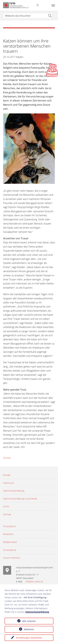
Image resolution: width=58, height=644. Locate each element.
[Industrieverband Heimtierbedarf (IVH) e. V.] (16, 5)
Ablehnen (29, 629)
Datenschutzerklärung (37, 611)
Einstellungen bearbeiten (29, 637)
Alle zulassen (29, 621)
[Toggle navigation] (53, 5)
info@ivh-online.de (34, 581)
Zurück (7, 457)
